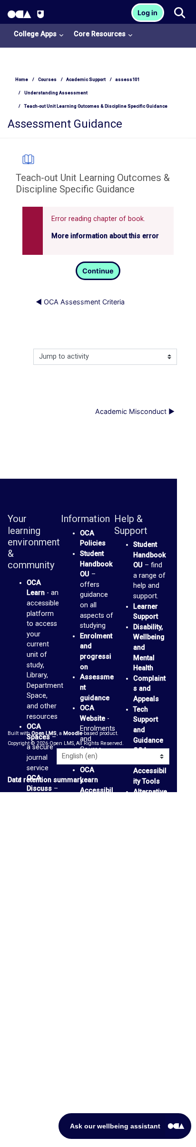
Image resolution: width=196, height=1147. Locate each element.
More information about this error (105, 236)
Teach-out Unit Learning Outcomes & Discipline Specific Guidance (95, 106)
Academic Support (86, 79)
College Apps (35, 34)
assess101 (127, 79)
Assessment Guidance (65, 124)
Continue (98, 271)
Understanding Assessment (56, 92)
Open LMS (44, 733)
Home (21, 79)
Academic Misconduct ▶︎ (135, 411)
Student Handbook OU (96, 564)
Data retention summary (45, 780)
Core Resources (100, 34)
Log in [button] (147, 13)
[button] (179, 13)
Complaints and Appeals (149, 688)
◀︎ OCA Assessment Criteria (80, 302)
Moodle (72, 733)
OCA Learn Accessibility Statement (96, 790)
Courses (47, 79)
